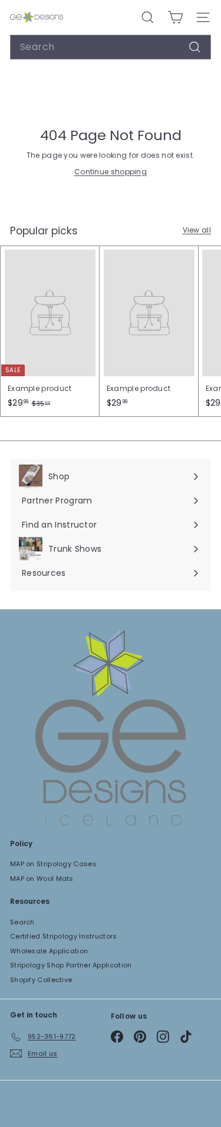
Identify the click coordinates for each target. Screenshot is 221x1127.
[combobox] (110, 47)
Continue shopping (110, 172)
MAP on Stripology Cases (53, 864)
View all (197, 230)
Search (22, 922)
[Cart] (175, 17)
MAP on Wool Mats (42, 878)
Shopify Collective (41, 980)
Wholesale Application (49, 951)
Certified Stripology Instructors (63, 936)
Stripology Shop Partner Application (71, 965)
